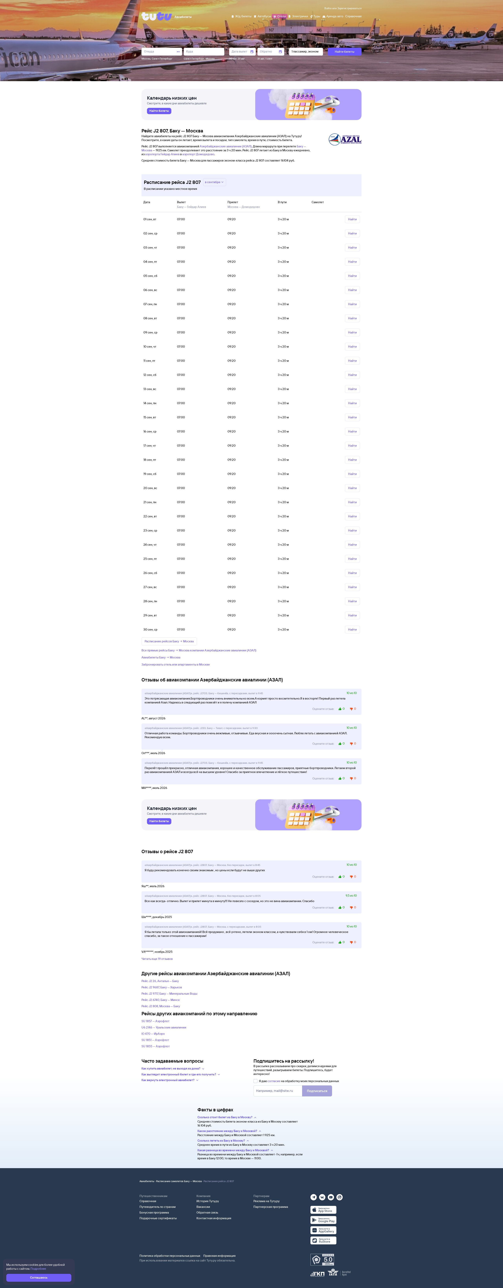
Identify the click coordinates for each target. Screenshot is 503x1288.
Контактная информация (213, 1218)
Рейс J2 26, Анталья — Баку (160, 981)
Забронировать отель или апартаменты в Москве (175, 664)
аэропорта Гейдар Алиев (162, 154)
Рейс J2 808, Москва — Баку (160, 1006)
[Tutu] (156, 16)
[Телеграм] (313, 1196)
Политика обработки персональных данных (170, 1256)
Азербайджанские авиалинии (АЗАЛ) (226, 146)
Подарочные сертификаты (158, 1218)
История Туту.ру (207, 1201)
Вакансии (203, 1207)
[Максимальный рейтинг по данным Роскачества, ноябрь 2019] (322, 1260)
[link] (159, 111)
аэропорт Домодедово (198, 154)
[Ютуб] (331, 1196)
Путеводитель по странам (158, 1207)
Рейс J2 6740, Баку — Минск (160, 1000)
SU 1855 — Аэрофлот (155, 1046)
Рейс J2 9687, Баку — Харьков (161, 987)
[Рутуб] (339, 1196)
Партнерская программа (270, 1207)
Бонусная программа (154, 1212)
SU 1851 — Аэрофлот (155, 1040)
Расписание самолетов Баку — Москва (179, 1181)
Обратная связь (207, 1212)
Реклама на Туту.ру (266, 1201)
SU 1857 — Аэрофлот (155, 1021)
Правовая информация (219, 1256)
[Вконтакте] (322, 1196)
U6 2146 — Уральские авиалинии (163, 1027)
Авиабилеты (147, 1181)
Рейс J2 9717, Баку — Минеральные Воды (169, 993)
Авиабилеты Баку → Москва (160, 657)
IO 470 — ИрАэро (153, 1034)
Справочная (148, 1201)
